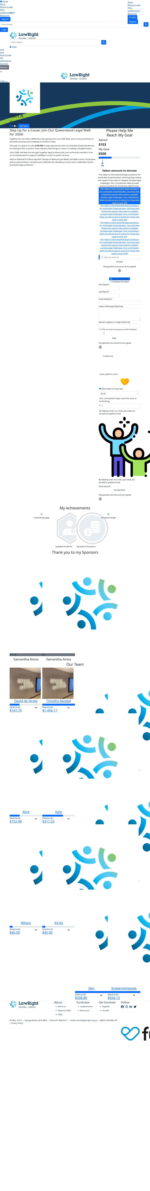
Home (12, 12)
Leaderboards (134, 11)
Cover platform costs (108, 374)
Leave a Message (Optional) (111, 306)
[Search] (103, 42)
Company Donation (120, 281)
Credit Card (108, 356)
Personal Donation (120, 279)
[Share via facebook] (10, 126)
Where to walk (134, 5)
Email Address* (105, 299)
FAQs (130, 8)
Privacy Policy (17, 1023)
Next (114, 338)
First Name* (104, 284)
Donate (132, 17)
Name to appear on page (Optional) (114, 322)
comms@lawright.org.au (87, 1020)
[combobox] (119, 393)
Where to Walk (64, 1010)
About (130, 2)
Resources (132, 13)
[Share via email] (15, 126)
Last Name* (104, 291)
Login (4, 29)
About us (62, 1006)
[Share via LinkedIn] (17, 126)
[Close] (6, 81)
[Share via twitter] (12, 126)
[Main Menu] (1, 71)
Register (133, 21)
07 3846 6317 (61, 1020)
